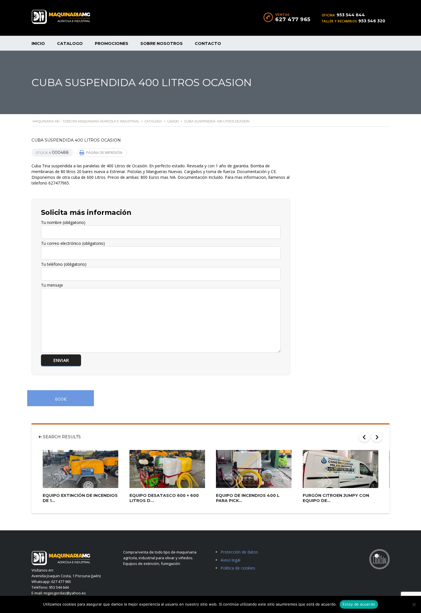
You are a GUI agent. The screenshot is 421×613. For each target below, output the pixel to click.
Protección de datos (239, 552)
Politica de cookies (238, 568)
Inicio (38, 43)
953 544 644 (351, 14)
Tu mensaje (52, 285)
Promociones (111, 43)
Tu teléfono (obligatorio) (63, 264)
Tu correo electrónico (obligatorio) (73, 243)
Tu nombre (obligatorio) (63, 222)
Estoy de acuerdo (359, 604)
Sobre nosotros (161, 43)
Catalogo (70, 43)
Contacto (208, 43)
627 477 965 (292, 19)
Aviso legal (230, 560)
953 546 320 (371, 20)
